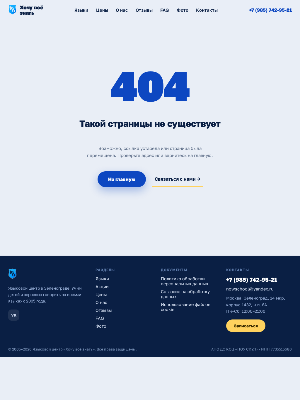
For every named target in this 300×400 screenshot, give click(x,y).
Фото (182, 10)
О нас (122, 10)
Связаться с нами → (177, 179)
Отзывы (144, 10)
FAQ (164, 10)
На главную (121, 179)
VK (13, 315)
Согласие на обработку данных (185, 294)
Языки (81, 10)
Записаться (246, 325)
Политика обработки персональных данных (184, 281)
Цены (102, 10)
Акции (102, 286)
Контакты (207, 10)
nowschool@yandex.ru (250, 288)
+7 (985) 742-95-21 (270, 10)
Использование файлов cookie (185, 307)
